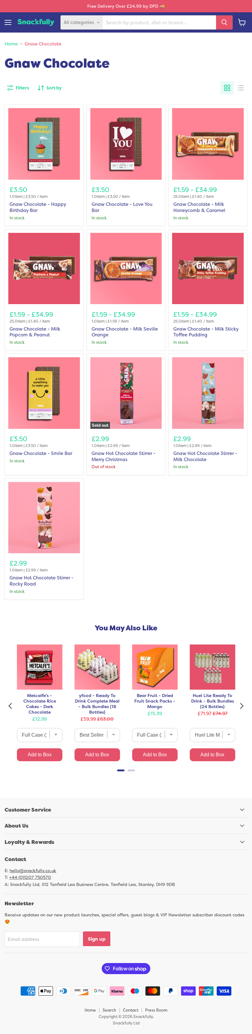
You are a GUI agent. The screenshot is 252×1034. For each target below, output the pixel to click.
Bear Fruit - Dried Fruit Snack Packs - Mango (154, 701)
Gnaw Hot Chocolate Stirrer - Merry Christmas (124, 456)
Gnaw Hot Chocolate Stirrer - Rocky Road (41, 580)
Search (109, 1010)
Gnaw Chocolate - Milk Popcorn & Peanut (35, 332)
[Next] (241, 706)
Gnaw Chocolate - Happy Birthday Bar (38, 207)
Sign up (96, 938)
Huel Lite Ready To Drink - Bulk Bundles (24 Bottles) (212, 701)
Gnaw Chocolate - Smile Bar (41, 453)
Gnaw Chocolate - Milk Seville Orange (125, 332)
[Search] (224, 22)
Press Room (156, 1010)
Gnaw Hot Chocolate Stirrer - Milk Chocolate (205, 456)
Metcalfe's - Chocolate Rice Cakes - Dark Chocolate (39, 704)
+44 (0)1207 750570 (30, 877)
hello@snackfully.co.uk (33, 870)
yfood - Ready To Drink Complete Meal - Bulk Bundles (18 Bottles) (97, 704)
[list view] (240, 88)
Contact (130, 1010)
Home (11, 43)
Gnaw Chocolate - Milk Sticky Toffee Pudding (205, 332)
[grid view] (227, 88)
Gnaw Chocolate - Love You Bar (122, 207)
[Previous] (11, 706)
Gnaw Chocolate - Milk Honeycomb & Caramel (199, 207)
